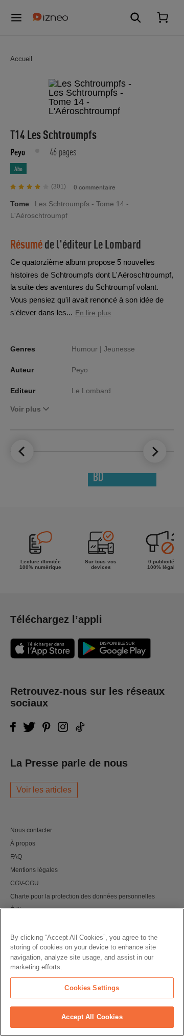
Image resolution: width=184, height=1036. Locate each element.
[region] (92, 972)
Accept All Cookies (91, 1017)
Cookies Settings (91, 988)
